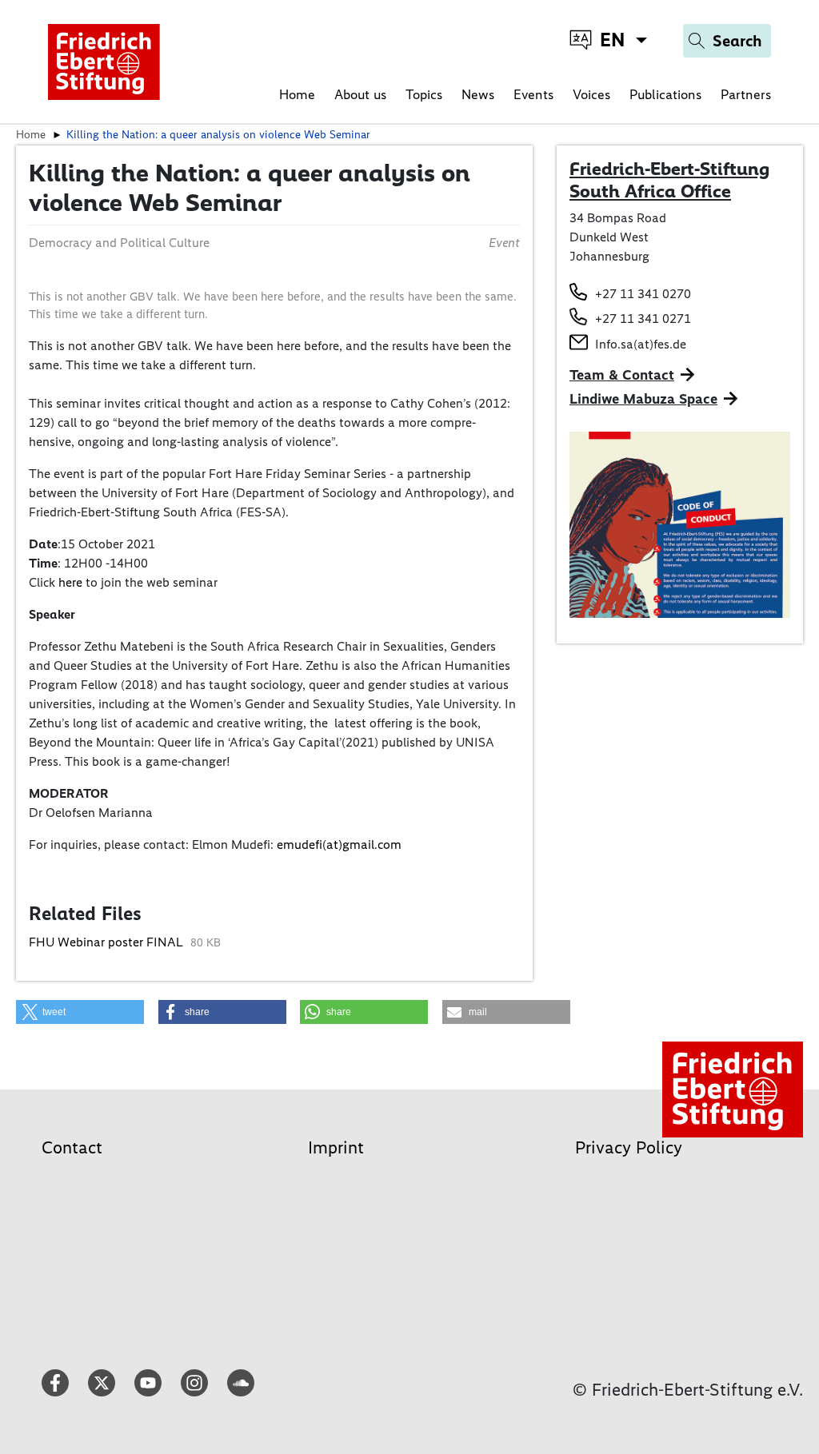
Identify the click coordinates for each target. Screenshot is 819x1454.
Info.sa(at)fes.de (640, 344)
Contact (72, 1147)
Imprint (336, 1147)
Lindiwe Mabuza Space (643, 399)
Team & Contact (621, 375)
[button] (80, 1012)
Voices (591, 94)
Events (533, 94)
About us (360, 94)
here (70, 582)
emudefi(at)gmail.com (339, 844)
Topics (424, 94)
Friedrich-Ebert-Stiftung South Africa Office (669, 179)
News (477, 94)
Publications (665, 94)
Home (297, 94)
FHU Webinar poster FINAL (107, 942)
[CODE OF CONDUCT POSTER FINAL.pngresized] (679, 523)
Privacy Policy (628, 1147)
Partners (746, 94)
